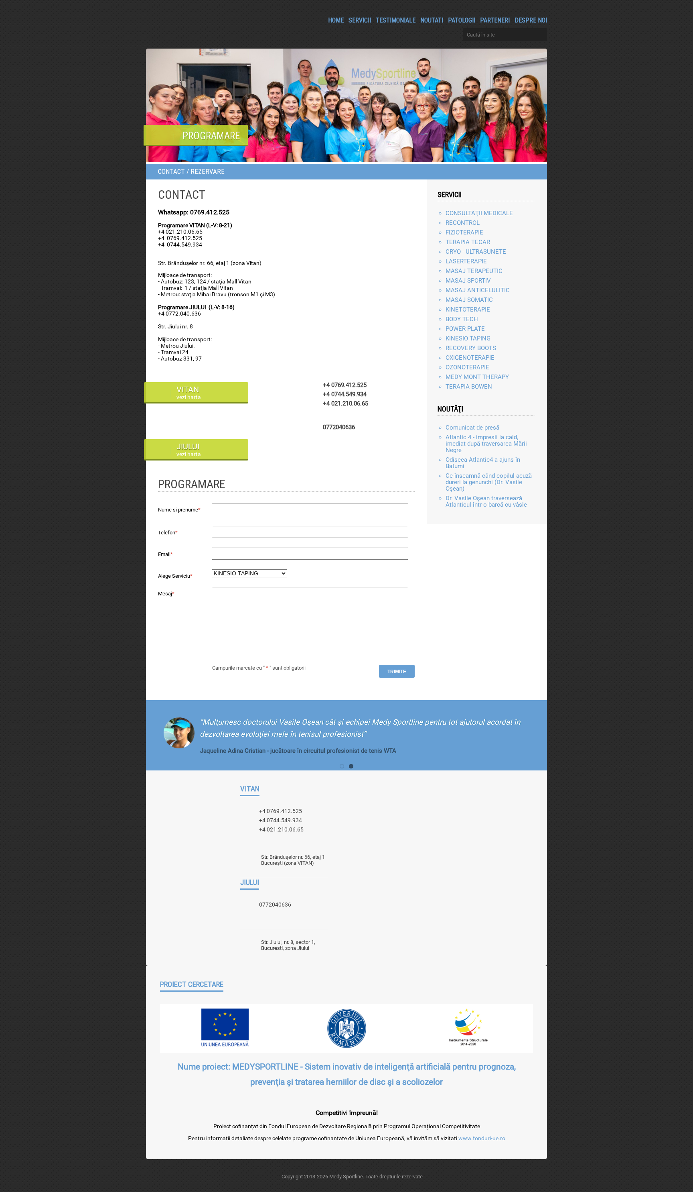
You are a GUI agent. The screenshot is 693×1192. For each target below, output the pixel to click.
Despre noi (531, 20)
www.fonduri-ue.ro (481, 1138)
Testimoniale (395, 20)
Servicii (360, 20)
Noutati (431, 20)
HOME (336, 20)
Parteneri (495, 20)
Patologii (461, 20)
